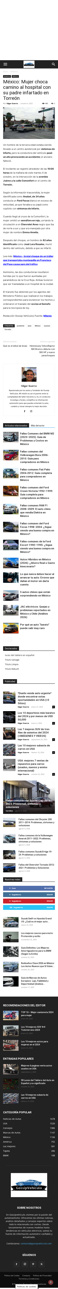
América (14, 71)
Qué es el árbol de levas (15, 346)
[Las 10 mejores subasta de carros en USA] (9, 750)
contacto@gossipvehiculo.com (36, 1243)
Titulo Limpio (11, 664)
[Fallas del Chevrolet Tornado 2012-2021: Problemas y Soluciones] (9, 867)
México (15, 76)
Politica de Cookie (11, 1275)
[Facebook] (25, 411)
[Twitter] (42, 1264)
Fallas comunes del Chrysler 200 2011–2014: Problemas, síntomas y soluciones (36, 822)
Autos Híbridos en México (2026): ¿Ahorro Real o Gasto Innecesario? (37, 563)
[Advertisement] (29, 30)
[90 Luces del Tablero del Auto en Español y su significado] (11, 1084)
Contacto (26, 1275)
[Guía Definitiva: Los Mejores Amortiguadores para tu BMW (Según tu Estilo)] (11, 951)
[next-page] (10, 639)
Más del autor (38, 425)
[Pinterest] (33, 1264)
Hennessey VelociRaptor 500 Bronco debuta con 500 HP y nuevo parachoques (42, 351)
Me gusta (48, 888)
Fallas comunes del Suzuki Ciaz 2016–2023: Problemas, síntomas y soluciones (29, 804)
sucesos (47, 326)
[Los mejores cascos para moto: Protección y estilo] (11, 937)
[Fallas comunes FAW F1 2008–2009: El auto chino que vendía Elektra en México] (11, 509)
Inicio (5, 71)
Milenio (47, 315)
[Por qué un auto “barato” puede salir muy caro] (11, 628)
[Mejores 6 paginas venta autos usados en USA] (11, 1069)
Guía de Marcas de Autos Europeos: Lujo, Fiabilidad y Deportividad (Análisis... (34, 981)
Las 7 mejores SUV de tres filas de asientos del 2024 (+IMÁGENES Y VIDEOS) (33, 732)
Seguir (50, 894)
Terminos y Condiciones (29, 1278)
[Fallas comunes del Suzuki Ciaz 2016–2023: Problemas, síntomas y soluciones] (29, 797)
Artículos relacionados (16, 425)
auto (29, 326)
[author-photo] (29, 381)
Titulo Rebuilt (12, 668)
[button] (5, 64)
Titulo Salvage (12, 659)
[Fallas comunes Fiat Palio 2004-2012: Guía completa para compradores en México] (11, 473)
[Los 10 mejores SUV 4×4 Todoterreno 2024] (11, 1030)
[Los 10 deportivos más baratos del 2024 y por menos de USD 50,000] (9, 717)
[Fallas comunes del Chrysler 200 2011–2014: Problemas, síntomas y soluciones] (9, 822)
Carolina (9, 811)
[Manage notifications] (50, 1282)
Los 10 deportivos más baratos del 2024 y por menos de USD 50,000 (36, 716)
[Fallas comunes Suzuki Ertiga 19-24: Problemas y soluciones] (9, 854)
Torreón (7, 329)
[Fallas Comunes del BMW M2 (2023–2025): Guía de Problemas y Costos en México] (11, 437)
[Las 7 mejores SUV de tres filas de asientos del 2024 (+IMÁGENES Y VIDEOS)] (9, 733)
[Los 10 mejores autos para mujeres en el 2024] (11, 1045)
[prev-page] (5, 639)
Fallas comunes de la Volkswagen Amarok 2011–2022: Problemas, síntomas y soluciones (36, 838)
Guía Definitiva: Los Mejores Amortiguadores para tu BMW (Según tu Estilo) (36, 951)
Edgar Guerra (12, 103)
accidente (20, 326)
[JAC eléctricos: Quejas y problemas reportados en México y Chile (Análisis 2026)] (11, 610)
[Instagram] (32, 411)
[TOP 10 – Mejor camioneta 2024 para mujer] (11, 1015)
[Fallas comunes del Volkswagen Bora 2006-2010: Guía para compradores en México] (11, 455)
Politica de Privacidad (42, 1275)
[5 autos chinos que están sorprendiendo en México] (11, 595)
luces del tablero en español (19, 655)
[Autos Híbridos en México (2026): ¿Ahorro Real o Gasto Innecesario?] (11, 563)
